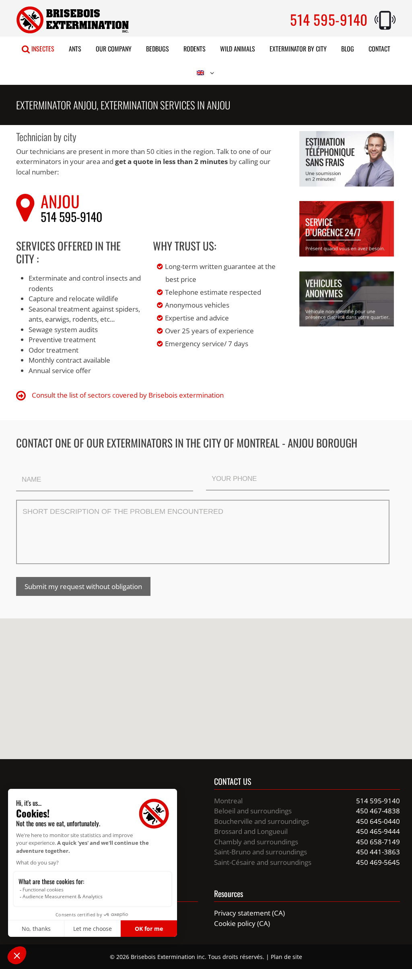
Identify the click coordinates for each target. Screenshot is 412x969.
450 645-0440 (378, 821)
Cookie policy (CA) (242, 923)
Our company (114, 48)
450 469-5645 (378, 862)
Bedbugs (157, 48)
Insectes (42, 48)
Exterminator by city (298, 48)
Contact (379, 48)
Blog (347, 48)
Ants (75, 48)
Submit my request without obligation (83, 586)
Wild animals (237, 48)
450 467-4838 (378, 810)
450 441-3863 (378, 851)
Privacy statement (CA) (249, 913)
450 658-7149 (378, 841)
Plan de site (286, 957)
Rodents (194, 48)
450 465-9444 (378, 831)
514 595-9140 (329, 19)
